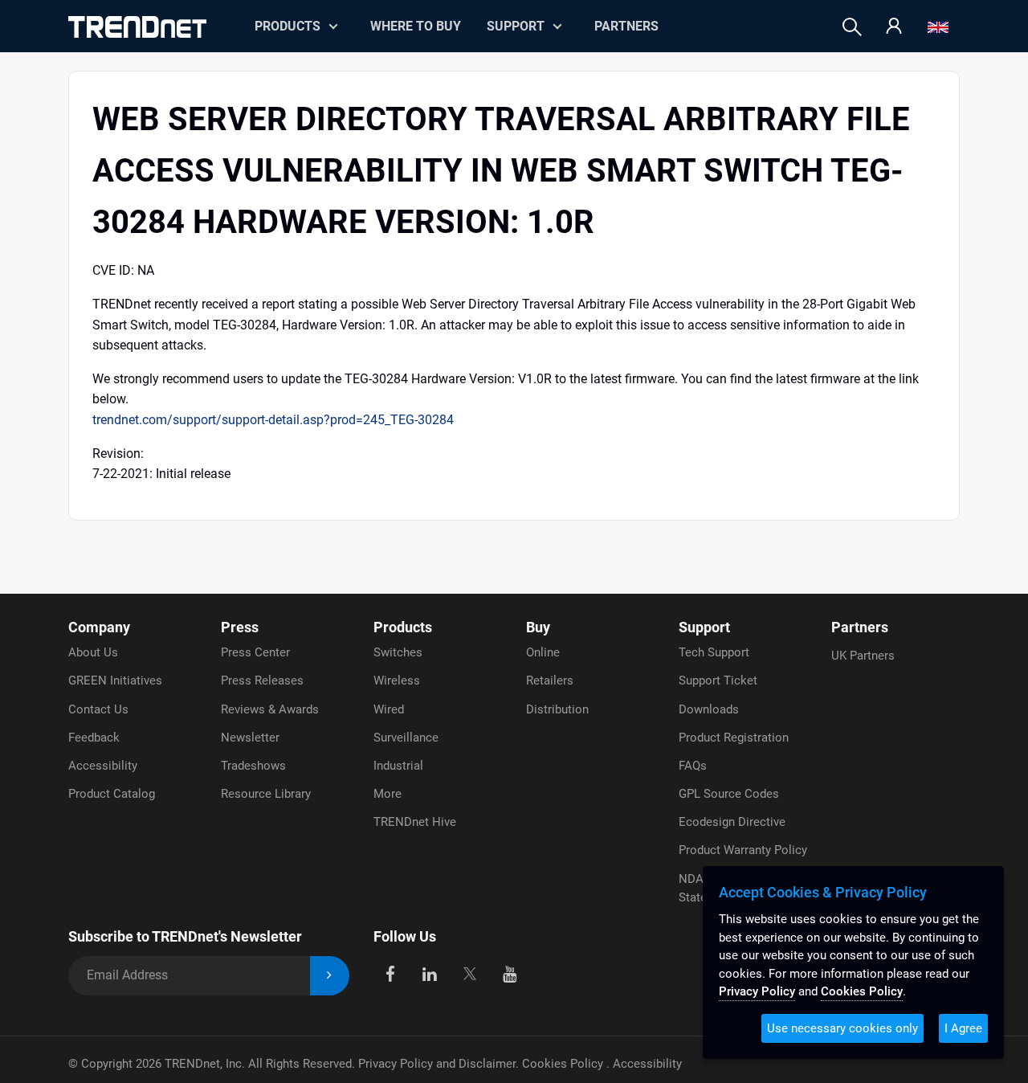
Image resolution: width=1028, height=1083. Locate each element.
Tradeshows (253, 765)
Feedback (94, 737)
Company (99, 627)
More (387, 794)
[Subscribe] (329, 975)
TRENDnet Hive (414, 822)
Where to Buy (415, 26)
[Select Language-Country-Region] (938, 27)
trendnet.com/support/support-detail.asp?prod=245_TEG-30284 (273, 419)
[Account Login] (894, 27)
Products (402, 627)
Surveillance (406, 737)
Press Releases (262, 680)
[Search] (852, 27)
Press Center (255, 652)
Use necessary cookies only (842, 1028)
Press (240, 627)
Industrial (398, 765)
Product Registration (734, 737)
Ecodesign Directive (732, 822)
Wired (388, 709)
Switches (397, 652)
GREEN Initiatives (115, 680)
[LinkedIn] (430, 972)
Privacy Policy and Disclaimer (437, 1063)
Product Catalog (111, 794)
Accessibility (102, 765)
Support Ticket (718, 680)
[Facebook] (389, 972)
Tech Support (714, 652)
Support (516, 26)
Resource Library (266, 794)
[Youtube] (509, 972)
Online (543, 652)
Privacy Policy (757, 991)
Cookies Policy (564, 1063)
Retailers (549, 680)
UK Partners (863, 655)
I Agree (963, 1028)
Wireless (396, 680)
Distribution (557, 709)
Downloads (709, 709)
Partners (626, 26)
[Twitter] (469, 972)
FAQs (693, 765)
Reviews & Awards (270, 709)
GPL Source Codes (729, 794)
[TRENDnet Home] (137, 27)
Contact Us (98, 709)
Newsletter (250, 737)
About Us (93, 652)
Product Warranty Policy (743, 850)
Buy (538, 627)
